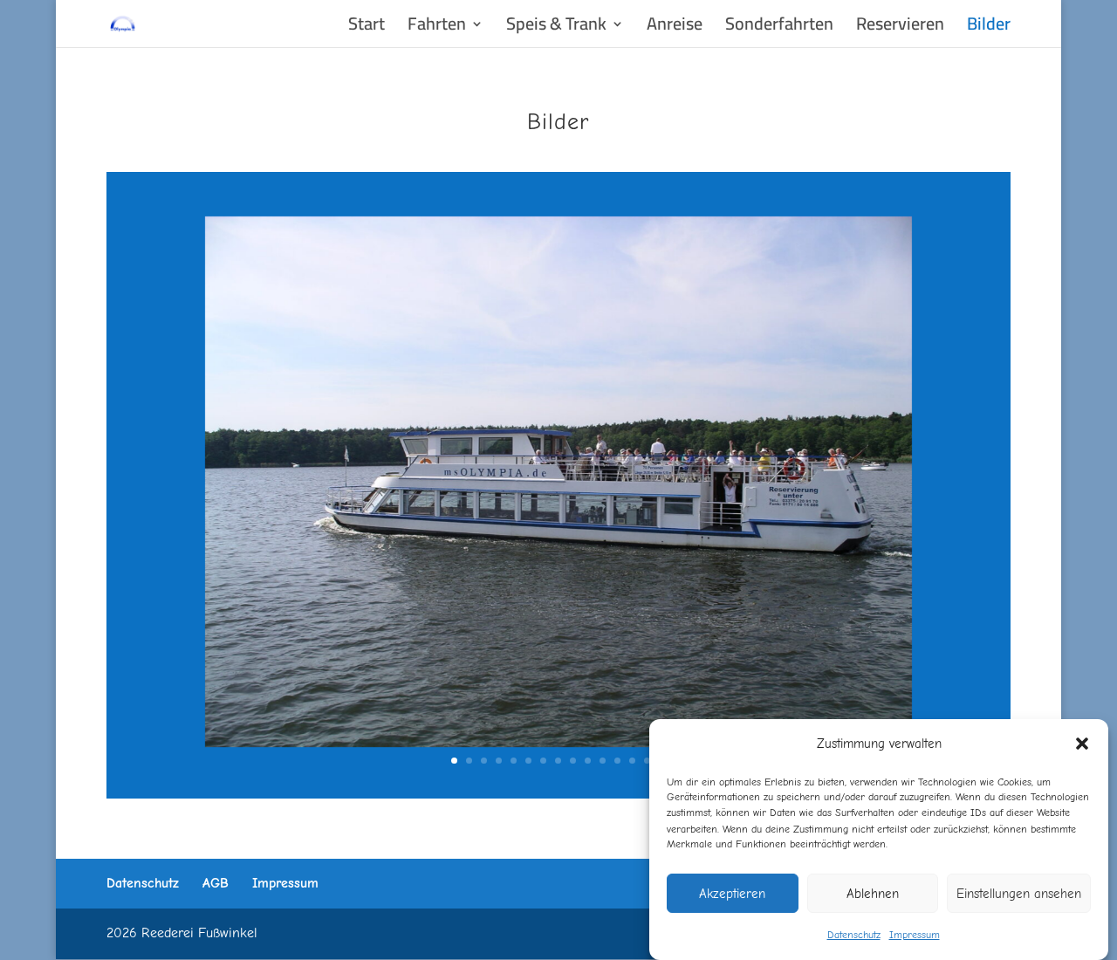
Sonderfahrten (779, 28)
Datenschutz (854, 935)
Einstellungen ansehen (1018, 893)
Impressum (914, 935)
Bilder (989, 28)
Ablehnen (872, 893)
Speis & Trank (556, 28)
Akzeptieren (732, 893)
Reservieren (900, 28)
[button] (1082, 743)
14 (647, 761)
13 (632, 761)
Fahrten (437, 28)
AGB (215, 883)
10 (588, 761)
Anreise (674, 28)
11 (603, 761)
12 (617, 761)
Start (366, 28)
